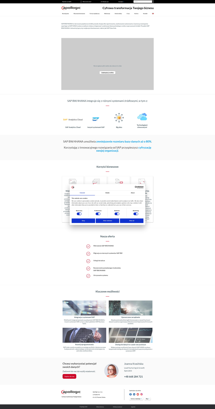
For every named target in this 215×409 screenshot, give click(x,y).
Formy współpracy (95, 13)
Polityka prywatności (117, 406)
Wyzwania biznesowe (79, 13)
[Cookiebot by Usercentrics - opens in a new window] (136, 187)
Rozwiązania (65, 13)
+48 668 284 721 (133, 376)
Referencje (107, 13)
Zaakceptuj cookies (107, 73)
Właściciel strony (100, 406)
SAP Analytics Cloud (72, 127)
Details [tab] (107, 193)
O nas (128, 13)
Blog (147, 398)
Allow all (131, 220)
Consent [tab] (82, 193)
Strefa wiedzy (118, 13)
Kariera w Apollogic (136, 398)
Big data (119, 127)
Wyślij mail (106, 1)
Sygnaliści (133, 406)
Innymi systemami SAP (96, 127)
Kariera (136, 13)
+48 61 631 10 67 (86, 1)
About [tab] (133, 193)
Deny (83, 220)
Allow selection (107, 220)
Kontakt (121, 1)
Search (153, 1)
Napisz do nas (69, 376)
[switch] (98, 214)
